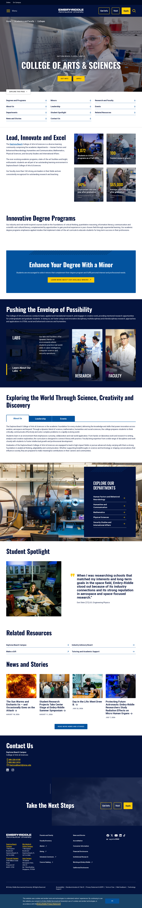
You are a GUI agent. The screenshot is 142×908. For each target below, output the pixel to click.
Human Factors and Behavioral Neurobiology (106, 498)
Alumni (42, 846)
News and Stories (13, 118)
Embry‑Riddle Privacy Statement (48, 904)
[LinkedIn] (7, 770)
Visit (116, 11)
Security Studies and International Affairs (102, 523)
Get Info (104, 11)
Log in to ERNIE (114, 839)
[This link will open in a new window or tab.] (108, 835)
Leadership (55, 106)
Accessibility (60, 887)
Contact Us (55, 118)
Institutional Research (80, 857)
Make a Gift (11, 651)
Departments (11, 112)
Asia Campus (26, 858)
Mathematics (99, 512)
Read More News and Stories (71, 726)
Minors (54, 100)
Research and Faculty (104, 100)
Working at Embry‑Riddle (81, 862)
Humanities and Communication (100, 505)
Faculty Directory (46, 841)
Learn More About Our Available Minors (69, 280)
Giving (42, 851)
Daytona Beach (16, 144)
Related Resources (103, 112)
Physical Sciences (101, 517)
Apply (78, 79)
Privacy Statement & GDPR (95, 887)
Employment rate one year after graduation (87, 187)
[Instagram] (12, 770)
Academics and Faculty (24, 21)
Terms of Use (110, 887)
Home (8, 21)
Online (8, 2)
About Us (10, 106)
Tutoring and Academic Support (85, 651)
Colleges (41, 21)
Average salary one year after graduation (120, 187)
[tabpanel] (71, 438)
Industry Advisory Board (82, 645)
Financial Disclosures (80, 851)
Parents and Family (46, 835)
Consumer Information (81, 846)
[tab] (17, 418)
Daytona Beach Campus (16, 645)
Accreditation (78, 841)
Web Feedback (121, 887)
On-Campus (17, 2)
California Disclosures (81, 867)
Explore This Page (17, 91)
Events (98, 106)
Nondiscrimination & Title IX (75, 887)
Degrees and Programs (16, 100)
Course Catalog (45, 862)
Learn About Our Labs (21, 369)
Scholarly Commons (47, 857)
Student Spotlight (58, 112)
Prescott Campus (12, 858)
